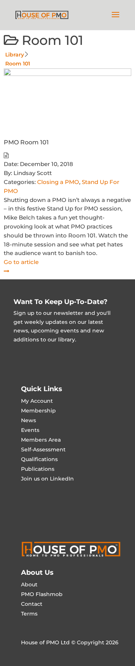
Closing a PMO (58, 181)
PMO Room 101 (26, 142)
